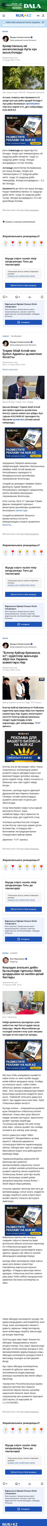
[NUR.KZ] (23, 15)
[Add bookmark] (42, 297)
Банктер (13, 953)
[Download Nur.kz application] (23, 6)
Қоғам (5, 31)
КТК (38, 723)
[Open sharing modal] (30, 297)
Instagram (25, 322)
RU (38, 16)
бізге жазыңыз (32, 210)
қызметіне (19, 419)
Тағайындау (16, 336)
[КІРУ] (43, 15)
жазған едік (21, 510)
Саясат (6, 336)
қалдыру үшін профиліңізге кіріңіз (21, 276)
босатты (7, 525)
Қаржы (5, 953)
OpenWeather (33, 103)
